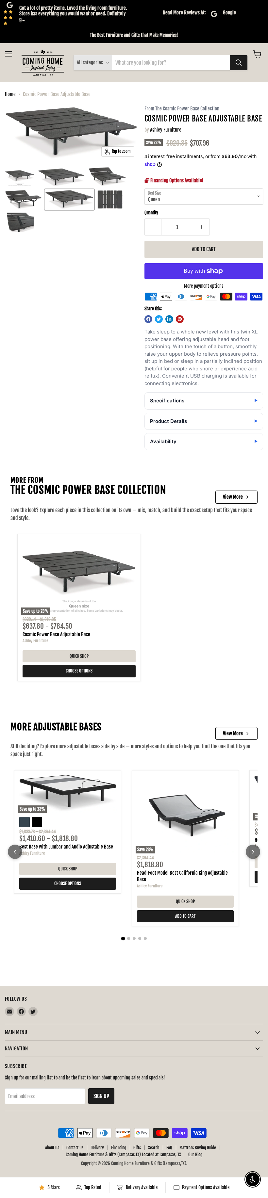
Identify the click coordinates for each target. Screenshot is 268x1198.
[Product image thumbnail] (19, 176)
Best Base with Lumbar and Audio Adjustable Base (66, 847)
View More (233, 497)
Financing (118, 1147)
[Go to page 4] (139, 938)
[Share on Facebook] (148, 319)
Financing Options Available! (176, 180)
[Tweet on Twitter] (159, 319)
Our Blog (195, 1154)
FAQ (169, 1147)
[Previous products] (15, 852)
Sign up (101, 1096)
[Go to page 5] (145, 938)
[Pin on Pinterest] (180, 319)
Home (10, 94)
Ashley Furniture (165, 130)
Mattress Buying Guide (197, 1147)
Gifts (137, 1147)
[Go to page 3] (134, 938)
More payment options (204, 286)
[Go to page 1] (123, 939)
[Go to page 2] (128, 938)
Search (153, 1147)
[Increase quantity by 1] (201, 227)
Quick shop (79, 656)
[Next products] (253, 852)
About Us (52, 1147)
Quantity (151, 212)
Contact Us (74, 1147)
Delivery (97, 1147)
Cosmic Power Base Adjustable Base (56, 634)
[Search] (238, 62)
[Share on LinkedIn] (169, 319)
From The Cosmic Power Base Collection (181, 109)
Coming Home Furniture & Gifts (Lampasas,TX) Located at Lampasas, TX (123, 1154)
